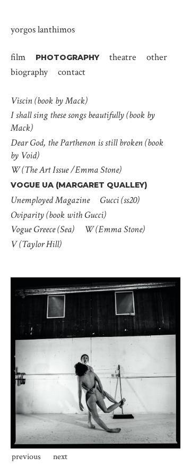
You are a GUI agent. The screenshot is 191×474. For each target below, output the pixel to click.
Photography (67, 57)
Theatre (122, 56)
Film (18, 56)
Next (60, 456)
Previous (26, 456)
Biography (29, 71)
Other (156, 56)
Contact (71, 71)
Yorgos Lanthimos (43, 29)
